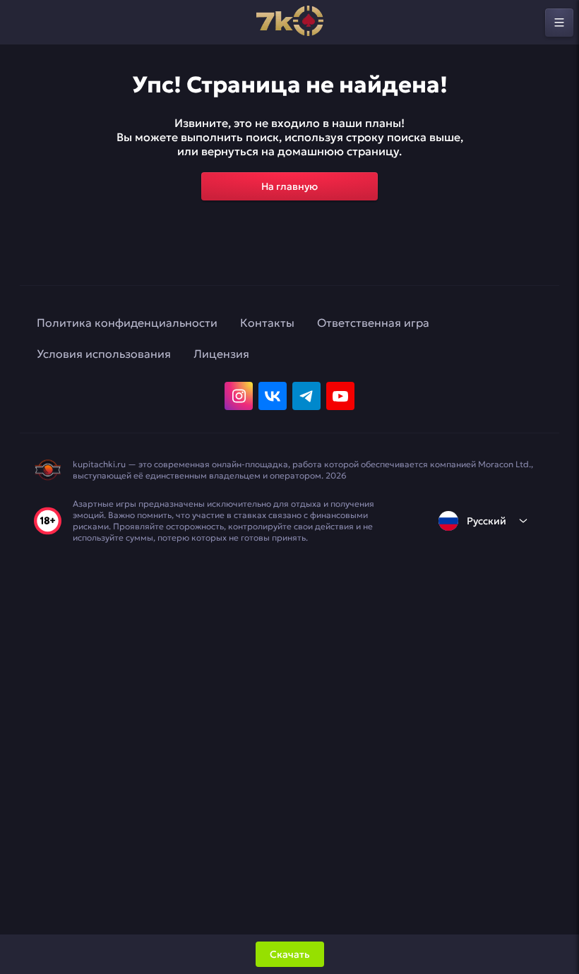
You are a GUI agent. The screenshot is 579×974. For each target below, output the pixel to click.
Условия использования (104, 354)
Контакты (267, 322)
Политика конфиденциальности (127, 322)
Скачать (290, 954)
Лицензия (221, 354)
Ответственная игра (373, 322)
